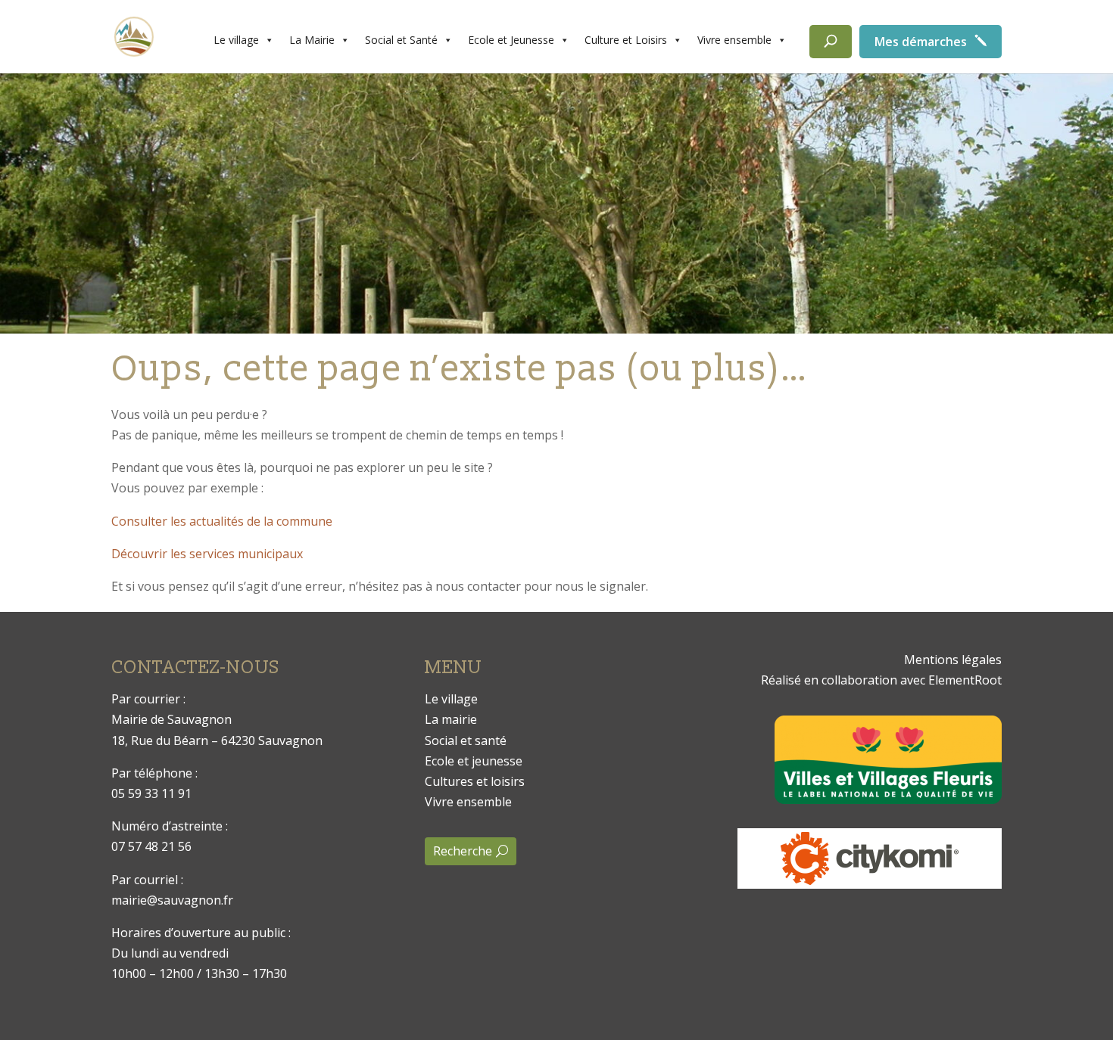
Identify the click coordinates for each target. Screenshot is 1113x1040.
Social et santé (466, 740)
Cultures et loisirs (475, 781)
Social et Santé (401, 40)
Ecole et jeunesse (473, 761)
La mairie (451, 719)
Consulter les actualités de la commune (221, 521)
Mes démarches (920, 41)
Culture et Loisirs (626, 40)
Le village (236, 40)
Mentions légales (953, 659)
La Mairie (312, 40)
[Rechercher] (830, 41)
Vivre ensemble (734, 40)
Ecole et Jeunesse (511, 40)
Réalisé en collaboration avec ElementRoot (881, 680)
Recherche (462, 851)
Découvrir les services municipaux (207, 553)
